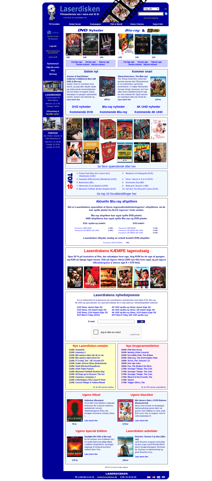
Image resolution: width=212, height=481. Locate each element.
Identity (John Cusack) (138, 352)
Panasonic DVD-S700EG (112, 243)
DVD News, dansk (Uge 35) (89, 307)
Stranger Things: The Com (139, 369)
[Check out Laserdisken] (49, 33)
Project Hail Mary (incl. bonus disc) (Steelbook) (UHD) (94, 174)
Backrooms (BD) (86, 182)
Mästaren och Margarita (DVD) (139, 173)
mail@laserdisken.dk (107, 477)
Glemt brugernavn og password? (53, 52)
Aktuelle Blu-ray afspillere (116, 201)
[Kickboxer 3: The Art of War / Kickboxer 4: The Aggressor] (158, 287)
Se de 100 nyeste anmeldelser (153, 387)
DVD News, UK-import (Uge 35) (91, 310)
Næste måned (98, 64)
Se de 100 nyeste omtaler (103, 387)
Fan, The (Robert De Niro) (139, 366)
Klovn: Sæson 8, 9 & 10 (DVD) (139, 179)
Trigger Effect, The (136, 382)
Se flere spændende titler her (116, 166)
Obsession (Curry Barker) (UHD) (93, 186)
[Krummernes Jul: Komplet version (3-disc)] (125, 287)
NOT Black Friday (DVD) (88, 315)
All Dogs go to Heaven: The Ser (90, 374)
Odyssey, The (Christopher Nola (142, 358)
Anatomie (79, 350)
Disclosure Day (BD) (135, 182)
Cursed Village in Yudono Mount (90, 382)
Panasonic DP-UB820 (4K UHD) (131, 233)
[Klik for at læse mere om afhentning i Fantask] (53, 123)
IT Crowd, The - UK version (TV (89, 361)
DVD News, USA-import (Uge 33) (92, 312)
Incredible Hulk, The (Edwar (140, 355)
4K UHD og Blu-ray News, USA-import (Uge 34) (134, 312)
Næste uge (104, 62)
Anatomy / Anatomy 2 (85, 377)
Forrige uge (76, 62)
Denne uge (91, 62)
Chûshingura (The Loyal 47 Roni (90, 380)
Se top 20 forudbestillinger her (116, 193)
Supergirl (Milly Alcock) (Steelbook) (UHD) (98, 179)
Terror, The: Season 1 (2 (138, 361)
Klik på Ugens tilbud (113, 259)
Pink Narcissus (134, 350)
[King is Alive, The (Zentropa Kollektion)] (108, 287)
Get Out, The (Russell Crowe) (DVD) (142, 189)
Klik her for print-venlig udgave (116, 467)
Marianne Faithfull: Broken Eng (89, 371)
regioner (123, 210)
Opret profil (53, 57)
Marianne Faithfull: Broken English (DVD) (97, 189)
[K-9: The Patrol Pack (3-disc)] (141, 287)
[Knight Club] (75, 287)
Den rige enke (134, 363)
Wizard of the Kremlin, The (139, 377)
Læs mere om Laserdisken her (75, 18)
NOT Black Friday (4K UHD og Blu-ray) (130, 315)
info (165, 9)
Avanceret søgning (153, 18)
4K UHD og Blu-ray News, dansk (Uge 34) (131, 307)
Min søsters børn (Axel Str (87, 358)
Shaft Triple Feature (84, 369)
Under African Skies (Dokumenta (90, 363)
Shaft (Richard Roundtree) (87, 366)
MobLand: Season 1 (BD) (137, 186)
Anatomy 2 (80, 352)
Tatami (130, 380)
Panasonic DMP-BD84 (83, 228)
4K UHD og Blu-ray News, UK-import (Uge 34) (133, 310)
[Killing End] (92, 287)
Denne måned (82, 64)
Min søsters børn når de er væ (89, 355)
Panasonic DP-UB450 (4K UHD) (87, 230)
